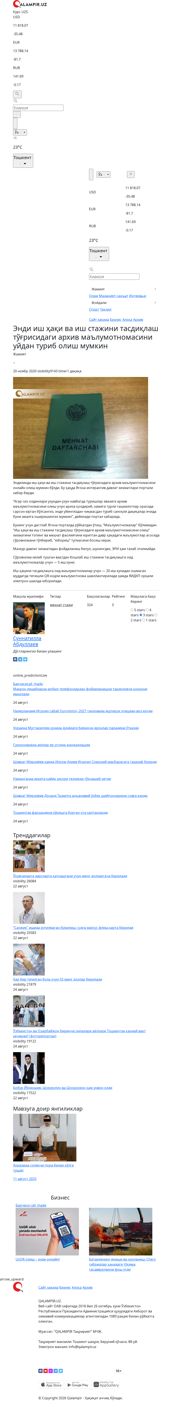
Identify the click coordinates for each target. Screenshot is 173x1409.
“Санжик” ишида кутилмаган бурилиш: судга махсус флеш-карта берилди (73, 927)
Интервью (137, 296)
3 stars (148, 615)
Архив (138, 319)
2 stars (136, 620)
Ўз (17, 132)
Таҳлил (105, 309)
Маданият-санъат (113, 296)
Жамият (98, 289)
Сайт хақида (99, 319)
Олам (93, 296)
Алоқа (127, 319)
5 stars (139, 610)
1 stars (151, 620)
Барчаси (28, 684)
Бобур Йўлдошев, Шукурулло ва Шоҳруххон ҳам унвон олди (62, 1087)
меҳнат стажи (61, 605)
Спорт (94, 309)
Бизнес (116, 319)
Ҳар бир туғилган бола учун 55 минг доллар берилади (57, 979)
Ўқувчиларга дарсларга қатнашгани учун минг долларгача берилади (70, 876)
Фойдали (99, 303)
